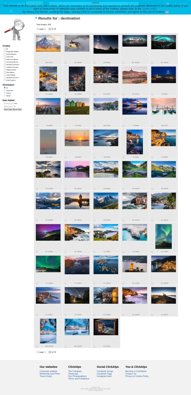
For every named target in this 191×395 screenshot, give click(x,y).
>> (50, 29)
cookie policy (149, 8)
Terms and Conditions (78, 378)
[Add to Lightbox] (37, 63)
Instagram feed (104, 376)
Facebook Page (104, 373)
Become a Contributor (136, 371)
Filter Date (8, 109)
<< (38, 29)
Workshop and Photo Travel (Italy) (50, 374)
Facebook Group (105, 371)
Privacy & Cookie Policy (137, 376)
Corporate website (48, 371)
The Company (75, 371)
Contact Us (130, 373)
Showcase (73, 373)
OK (167, 12)
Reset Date (17, 109)
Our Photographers (77, 376)
